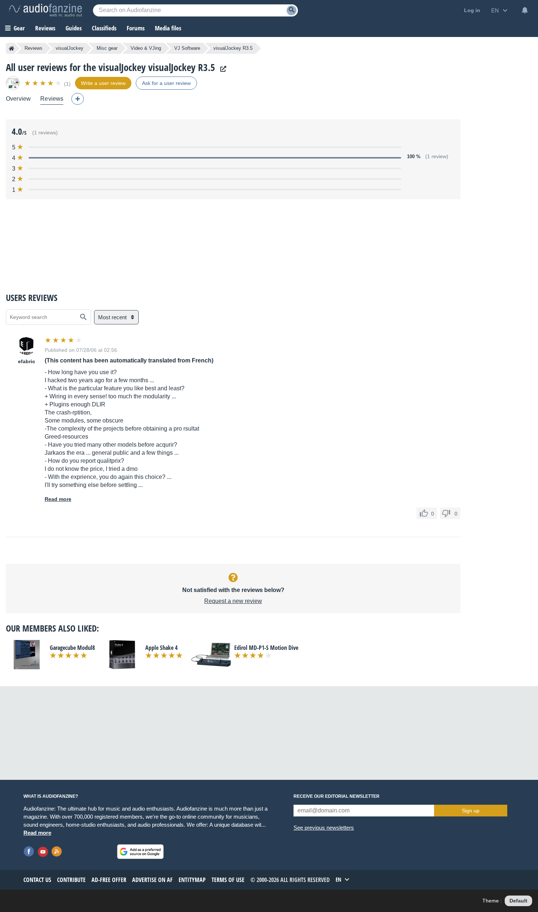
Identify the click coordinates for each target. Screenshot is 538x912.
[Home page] (11, 48)
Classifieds (104, 28)
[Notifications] (524, 10)
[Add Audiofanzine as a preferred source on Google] (140, 851)
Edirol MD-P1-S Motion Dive (266, 648)
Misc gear (107, 48)
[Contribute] (77, 99)
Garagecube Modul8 (72, 648)
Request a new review (233, 601)
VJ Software (187, 48)
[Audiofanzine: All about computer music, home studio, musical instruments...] (45, 10)
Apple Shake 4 (161, 648)
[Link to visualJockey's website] (221, 69)
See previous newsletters (324, 827)
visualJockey (69, 48)
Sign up (470, 811)
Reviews (45, 28)
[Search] (291, 10)
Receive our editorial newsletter (337, 796)
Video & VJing (146, 48)
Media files (168, 28)
